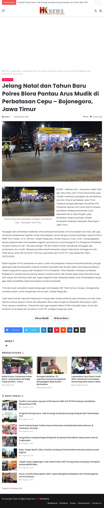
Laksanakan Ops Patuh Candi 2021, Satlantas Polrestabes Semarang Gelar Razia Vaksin (86, 379)
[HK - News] (52, 11)
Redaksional (53, 503)
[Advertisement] (52, 45)
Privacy (73, 503)
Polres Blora (61, 318)
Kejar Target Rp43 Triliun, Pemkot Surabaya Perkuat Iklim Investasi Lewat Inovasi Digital (59, 451)
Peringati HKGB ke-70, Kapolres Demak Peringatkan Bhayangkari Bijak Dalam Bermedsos (51, 380)
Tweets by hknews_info (12, 488)
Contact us (96, 503)
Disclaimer (63, 503)
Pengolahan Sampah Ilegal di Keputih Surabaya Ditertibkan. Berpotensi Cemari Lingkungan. (58, 439)
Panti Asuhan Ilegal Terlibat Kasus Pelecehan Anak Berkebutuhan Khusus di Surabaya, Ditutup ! (56, 427)
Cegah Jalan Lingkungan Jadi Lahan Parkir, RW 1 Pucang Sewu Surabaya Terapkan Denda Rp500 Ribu (59, 463)
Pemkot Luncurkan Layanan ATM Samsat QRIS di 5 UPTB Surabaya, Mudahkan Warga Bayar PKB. (57, 402)
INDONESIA (44, 499)
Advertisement (84, 503)
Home (6, 71)
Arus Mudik (42, 318)
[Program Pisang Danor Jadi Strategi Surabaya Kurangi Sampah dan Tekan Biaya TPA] (9, 417)
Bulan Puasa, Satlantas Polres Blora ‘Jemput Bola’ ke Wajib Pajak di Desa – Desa (17, 379)
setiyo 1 (7, 117)
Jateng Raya (16, 71)
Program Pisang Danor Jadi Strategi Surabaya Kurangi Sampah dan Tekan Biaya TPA (53, 2)
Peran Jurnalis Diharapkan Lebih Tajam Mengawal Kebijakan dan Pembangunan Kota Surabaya (58, 475)
